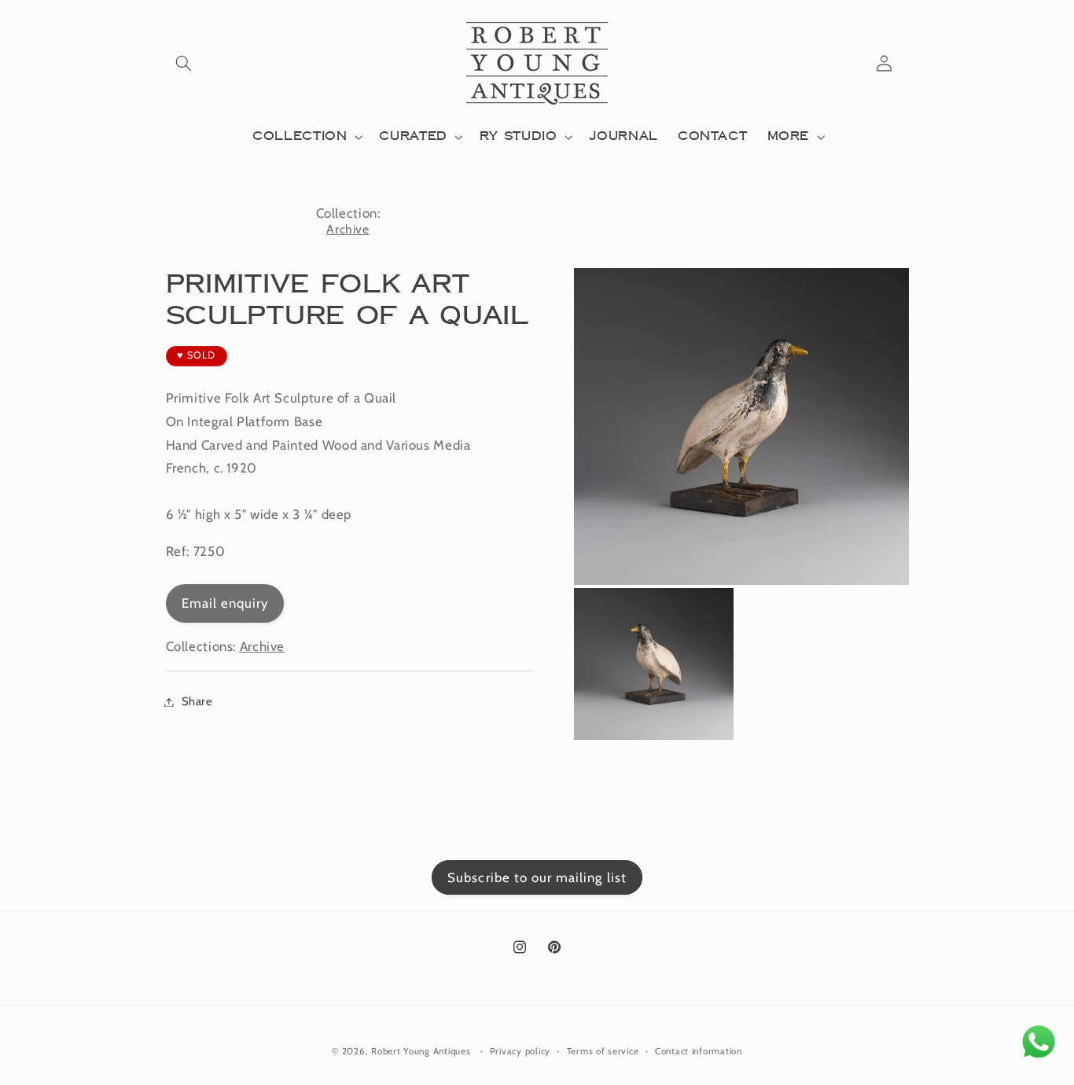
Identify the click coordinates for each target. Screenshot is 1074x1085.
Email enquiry (225, 603)
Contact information (698, 1051)
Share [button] (197, 701)
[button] (184, 63)
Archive (347, 229)
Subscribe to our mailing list (536, 877)
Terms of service (603, 1051)
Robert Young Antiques (420, 1051)
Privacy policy (520, 1051)
